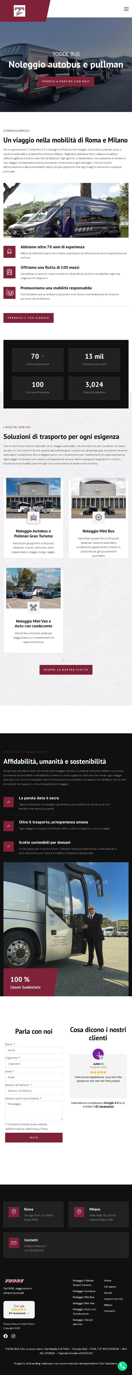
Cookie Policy (26, 1324)
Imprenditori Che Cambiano (100, 1363)
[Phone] (122, 1366)
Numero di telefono (17, 1085)
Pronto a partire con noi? (66, 81)
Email (8, 1071)
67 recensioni (104, 1106)
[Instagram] (13, 1336)
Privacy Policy (10, 1324)
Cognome (11, 1058)
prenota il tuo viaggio (28, 317)
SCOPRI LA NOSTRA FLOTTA (66, 669)
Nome (9, 1044)
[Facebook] (5, 1336)
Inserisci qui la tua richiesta (22, 1098)
